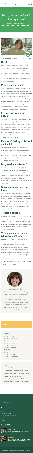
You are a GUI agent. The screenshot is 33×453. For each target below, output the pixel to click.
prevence (26, 373)
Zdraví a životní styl (11, 338)
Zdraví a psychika (11, 345)
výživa (21, 368)
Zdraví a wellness (11, 341)
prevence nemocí (17, 376)
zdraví (16, 368)
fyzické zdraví (7, 381)
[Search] (31, 4)
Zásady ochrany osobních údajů (9, 415)
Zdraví (7, 352)
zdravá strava (16, 378)
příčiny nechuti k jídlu (19, 261)
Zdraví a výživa (10, 336)
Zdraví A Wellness (18, 23)
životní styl (19, 373)
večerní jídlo (25, 381)
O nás (2, 411)
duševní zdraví (7, 370)
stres (14, 373)
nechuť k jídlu (9, 261)
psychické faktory (11, 264)
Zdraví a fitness (10, 343)
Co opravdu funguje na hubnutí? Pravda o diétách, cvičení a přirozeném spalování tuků (19, 439)
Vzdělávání (9, 350)
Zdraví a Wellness (11, 347)
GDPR (2, 418)
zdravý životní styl (8, 368)
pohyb (10, 373)
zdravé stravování (18, 370)
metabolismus (7, 376)
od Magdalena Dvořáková (10, 58)
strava (19, 381)
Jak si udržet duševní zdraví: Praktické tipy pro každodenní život (19, 432)
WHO (22, 378)
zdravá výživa (7, 378)
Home (9, 23)
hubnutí (5, 373)
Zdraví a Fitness (10, 354)
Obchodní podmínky (6, 413)
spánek (26, 370)
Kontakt (3, 420)
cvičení (14, 381)
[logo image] (12, 3)
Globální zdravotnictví (12, 356)
